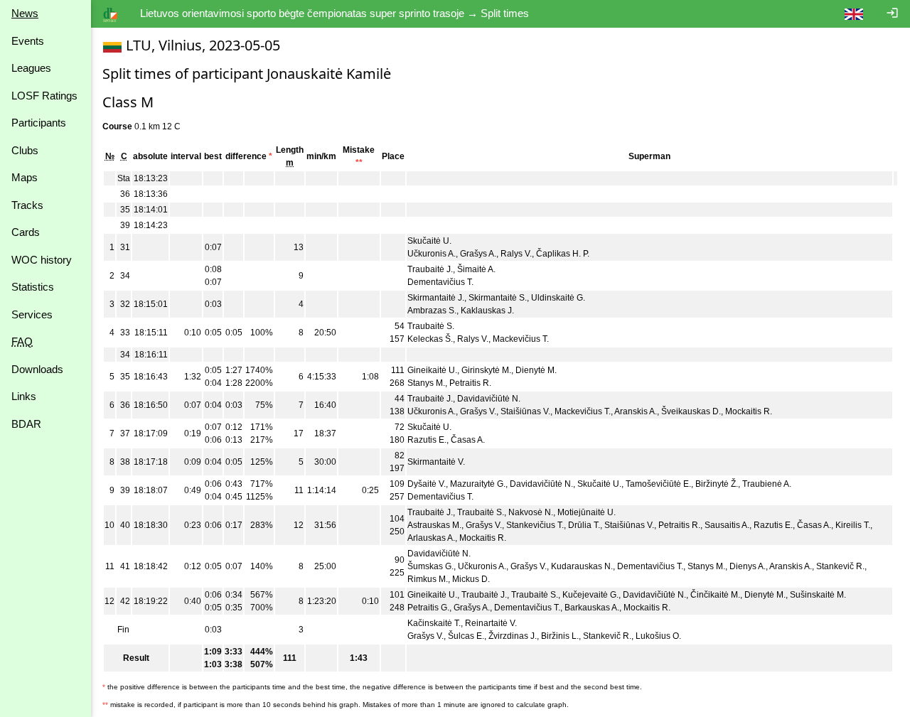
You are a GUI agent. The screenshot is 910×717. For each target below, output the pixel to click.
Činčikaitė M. (715, 595)
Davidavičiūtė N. (488, 399)
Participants (38, 123)
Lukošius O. (658, 636)
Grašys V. (478, 411)
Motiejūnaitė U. (586, 512)
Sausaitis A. (727, 525)
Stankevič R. (840, 566)
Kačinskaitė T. (434, 623)
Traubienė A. (766, 484)
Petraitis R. (470, 383)
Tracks (27, 205)
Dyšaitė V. (426, 484)
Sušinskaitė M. (818, 595)
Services (32, 314)
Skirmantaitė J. (435, 298)
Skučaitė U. (429, 241)
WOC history (41, 260)
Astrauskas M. (434, 525)
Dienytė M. (536, 370)
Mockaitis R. (748, 411)
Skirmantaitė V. (436, 462)
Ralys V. (516, 254)
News (24, 13)
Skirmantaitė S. (498, 298)
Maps (24, 177)
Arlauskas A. (431, 538)
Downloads (37, 369)
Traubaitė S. (430, 326)
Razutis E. (426, 440)
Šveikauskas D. (691, 411)
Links (23, 396)
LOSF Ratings (44, 96)
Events (27, 41)
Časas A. (468, 440)
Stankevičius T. (535, 525)
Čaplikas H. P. (562, 254)
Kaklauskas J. (487, 311)
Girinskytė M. (486, 370)
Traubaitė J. (430, 269)
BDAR (26, 424)
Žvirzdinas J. (512, 636)
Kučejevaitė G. (590, 595)
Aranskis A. (635, 411)
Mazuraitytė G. (477, 484)
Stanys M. (426, 383)
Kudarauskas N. (582, 566)
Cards (25, 232)
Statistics (32, 287)
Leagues (31, 68)
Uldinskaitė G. (558, 298)
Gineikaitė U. (432, 370)
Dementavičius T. (440, 282)
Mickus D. (471, 579)
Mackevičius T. (521, 339)
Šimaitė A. (476, 269)
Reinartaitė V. (491, 623)
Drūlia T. (584, 525)
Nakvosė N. (530, 512)
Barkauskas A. (591, 608)
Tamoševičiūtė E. (658, 484)
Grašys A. (478, 254)
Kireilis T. (852, 525)
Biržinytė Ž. (716, 484)
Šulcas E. (466, 636)
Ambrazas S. (431, 311)
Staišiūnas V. (525, 411)
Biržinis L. (560, 636)
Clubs (24, 150)
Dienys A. (747, 566)
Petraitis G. (428, 608)
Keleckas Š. (430, 339)
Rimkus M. (427, 579)
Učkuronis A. (431, 254)
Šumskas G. (430, 566)
